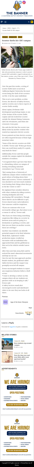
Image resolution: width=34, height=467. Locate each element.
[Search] (29, 22)
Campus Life (12, 37)
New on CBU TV (32, 22)
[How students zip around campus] (7, 344)
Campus (5, 37)
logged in (13, 327)
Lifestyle (22, 341)
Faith (22, 353)
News (20, 37)
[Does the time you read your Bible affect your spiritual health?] (7, 357)
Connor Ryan (7, 43)
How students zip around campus (22, 344)
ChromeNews (25, 463)
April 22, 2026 (19, 347)
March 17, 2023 (17, 43)
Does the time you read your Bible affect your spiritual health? (22, 357)
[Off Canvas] (2, 21)
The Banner (17, 13)
